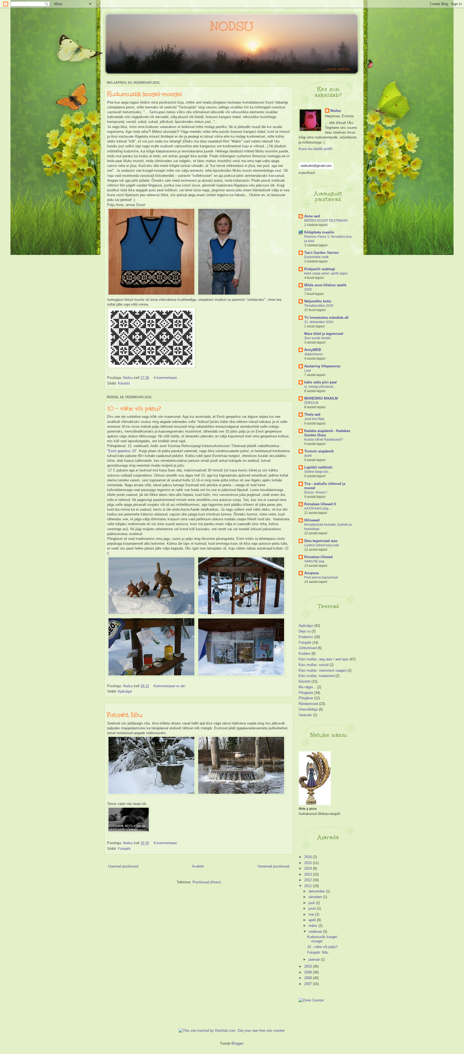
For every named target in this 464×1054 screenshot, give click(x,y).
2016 (308, 857)
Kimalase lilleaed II (320, 504)
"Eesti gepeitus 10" (122, 451)
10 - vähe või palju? (134, 408)
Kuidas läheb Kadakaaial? (323, 439)
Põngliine (306, 698)
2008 (308, 978)
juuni (313, 908)
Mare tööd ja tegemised (323, 334)
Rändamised (308, 704)
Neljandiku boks (317, 301)
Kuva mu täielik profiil (315, 149)
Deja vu (304, 631)
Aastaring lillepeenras (322, 366)
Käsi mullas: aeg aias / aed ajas (324, 659)
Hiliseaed (312, 520)
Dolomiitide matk (316, 257)
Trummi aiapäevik (319, 451)
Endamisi (306, 637)
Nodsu (335, 111)
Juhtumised (308, 648)
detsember (317, 891)
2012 (308, 880)
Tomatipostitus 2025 (319, 306)
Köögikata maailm (319, 232)
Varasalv (305, 715)
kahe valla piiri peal (320, 382)
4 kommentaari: (166, 378)
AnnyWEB (312, 350)
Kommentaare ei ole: (170, 686)
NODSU (232, 26)
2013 (308, 874)
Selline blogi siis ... (317, 472)
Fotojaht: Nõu (124, 715)
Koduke (304, 654)
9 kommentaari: (166, 843)
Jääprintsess (313, 354)
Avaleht (198, 866)
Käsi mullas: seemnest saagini (322, 670)
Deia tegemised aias (321, 541)
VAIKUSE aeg (314, 561)
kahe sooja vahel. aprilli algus (326, 273)
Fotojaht (124, 849)
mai (312, 914)
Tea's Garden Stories (321, 253)
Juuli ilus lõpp (314, 419)
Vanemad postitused (273, 866)
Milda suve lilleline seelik (325, 285)
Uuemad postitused (123, 866)
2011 (308, 886)
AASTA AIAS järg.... (318, 508)
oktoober (316, 897)
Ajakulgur (125, 691)
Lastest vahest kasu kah (321, 545)
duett (307, 456)
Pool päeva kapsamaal (321, 577)
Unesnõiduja (308, 709)
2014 (308, 868)
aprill (313, 920)
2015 (308, 863)
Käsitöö (124, 383)
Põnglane (306, 693)
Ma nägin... (307, 687)
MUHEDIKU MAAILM (321, 398)
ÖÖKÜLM (311, 403)
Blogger (237, 1043)
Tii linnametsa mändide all (326, 318)
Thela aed (312, 414)
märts (313, 926)
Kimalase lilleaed (318, 557)
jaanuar (315, 959)
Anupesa (311, 573)
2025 (308, 289)
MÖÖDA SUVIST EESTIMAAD (326, 220)
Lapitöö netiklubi (318, 467)
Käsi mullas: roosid (313, 665)
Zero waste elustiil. (317, 338)
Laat (307, 370)
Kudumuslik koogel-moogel (144, 94)
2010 (308, 966)
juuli (312, 903)
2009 (308, 972)
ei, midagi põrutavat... (319, 387)
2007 (308, 984)
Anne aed (312, 216)
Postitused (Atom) (207, 882)
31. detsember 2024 (319, 322)
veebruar (316, 931)
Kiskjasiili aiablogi (319, 269)
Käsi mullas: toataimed (316, 676)
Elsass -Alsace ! (315, 492)
